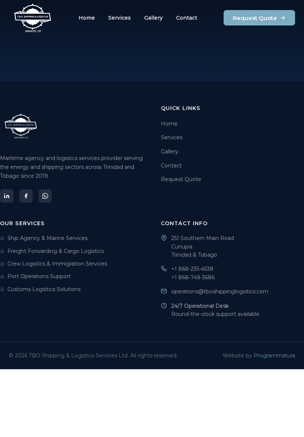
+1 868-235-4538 (192, 269)
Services (119, 17)
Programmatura (274, 355)
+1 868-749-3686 (193, 277)
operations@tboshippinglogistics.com (219, 291)
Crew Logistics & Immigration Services (57, 263)
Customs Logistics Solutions (43, 289)
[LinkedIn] (6, 196)
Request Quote (255, 17)
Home (87, 17)
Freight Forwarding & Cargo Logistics (55, 251)
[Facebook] (26, 196)
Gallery (153, 17)
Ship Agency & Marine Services (47, 238)
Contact (186, 17)
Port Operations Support (39, 276)
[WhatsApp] (45, 196)
